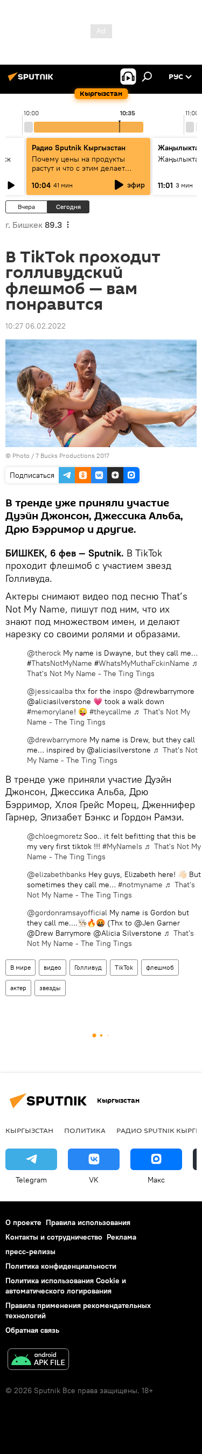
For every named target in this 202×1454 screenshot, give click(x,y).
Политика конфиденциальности (60, 1266)
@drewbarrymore (57, 740)
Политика (85, 1130)
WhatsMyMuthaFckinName (144, 663)
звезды (50, 988)
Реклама (121, 1237)
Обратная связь (32, 1330)
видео (52, 967)
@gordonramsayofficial (67, 912)
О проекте (23, 1222)
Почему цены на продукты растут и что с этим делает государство (78, 168)
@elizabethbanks (56, 874)
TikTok (124, 967)
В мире (20, 967)
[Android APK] (38, 1360)
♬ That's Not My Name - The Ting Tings (113, 668)
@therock (44, 653)
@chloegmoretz (54, 836)
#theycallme (110, 711)
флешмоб (160, 967)
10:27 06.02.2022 (35, 326)
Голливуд (88, 967)
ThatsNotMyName (62, 663)
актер (18, 988)
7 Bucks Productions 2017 (72, 455)
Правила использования (88, 1222)
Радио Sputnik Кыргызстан (79, 147)
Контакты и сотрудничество (53, 1237)
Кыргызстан (29, 1130)
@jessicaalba (50, 691)
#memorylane (50, 711)
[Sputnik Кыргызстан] (32, 81)
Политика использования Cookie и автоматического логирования (65, 1286)
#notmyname (140, 884)
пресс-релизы (30, 1251)
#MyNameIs (122, 846)
